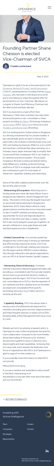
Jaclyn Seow (9, 124)
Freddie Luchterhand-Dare (15, 127)
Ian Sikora (24, 121)
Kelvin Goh (27, 124)
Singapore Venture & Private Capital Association (25, 88)
